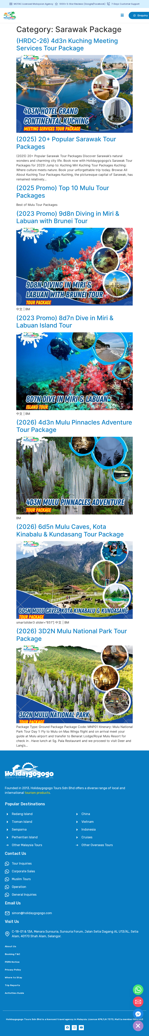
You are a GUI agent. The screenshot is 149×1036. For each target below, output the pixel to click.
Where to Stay (13, 977)
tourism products (37, 793)
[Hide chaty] (138, 1026)
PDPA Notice (12, 962)
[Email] (138, 1002)
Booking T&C (12, 954)
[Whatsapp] (138, 989)
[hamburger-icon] (122, 15)
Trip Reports (12, 985)
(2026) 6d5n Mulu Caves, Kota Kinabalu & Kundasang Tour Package (70, 530)
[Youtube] (81, 1027)
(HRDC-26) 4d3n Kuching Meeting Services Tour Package (67, 44)
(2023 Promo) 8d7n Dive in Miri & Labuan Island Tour (64, 321)
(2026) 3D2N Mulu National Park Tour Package (71, 634)
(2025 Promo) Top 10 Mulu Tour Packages (62, 191)
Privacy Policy (13, 969)
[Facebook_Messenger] (138, 1014)
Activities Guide (14, 993)
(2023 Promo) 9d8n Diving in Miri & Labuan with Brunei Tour (67, 217)
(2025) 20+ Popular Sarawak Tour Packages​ (66, 142)
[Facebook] (67, 1027)
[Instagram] (74, 1027)
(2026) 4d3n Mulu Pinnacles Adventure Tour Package (74, 425)
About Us (10, 946)
